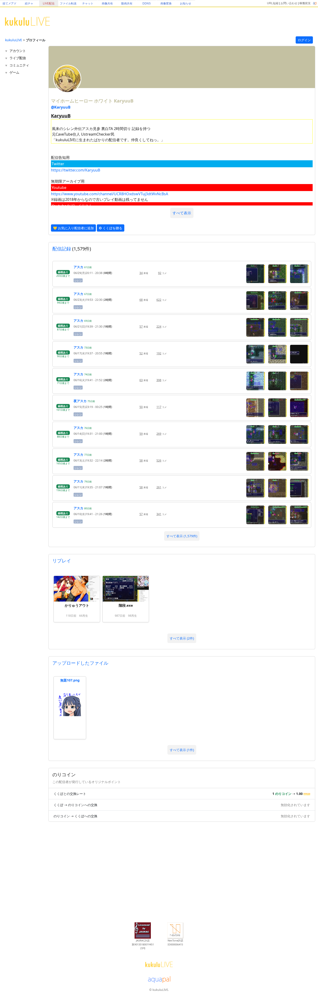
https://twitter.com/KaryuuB (75, 170)
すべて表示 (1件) (182, 750)
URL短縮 (272, 3)
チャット (87, 3)
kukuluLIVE (13, 40)
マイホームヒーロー (72, 101)
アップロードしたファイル (80, 663)
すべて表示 (182, 213)
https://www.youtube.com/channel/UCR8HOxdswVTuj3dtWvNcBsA (109, 193)
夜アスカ (80, 401)
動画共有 (126, 3)
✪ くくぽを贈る (110, 228)
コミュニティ (19, 65)
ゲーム (14, 72)
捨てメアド (10, 3)
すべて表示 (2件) (182, 638)
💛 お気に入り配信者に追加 (73, 228)
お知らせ (185, 3)
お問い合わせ (289, 3)
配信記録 (61, 249)
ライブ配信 (18, 58)
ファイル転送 (68, 3)
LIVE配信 (48, 3)
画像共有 (107, 3)
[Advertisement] (24, 153)
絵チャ (29, 3)
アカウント (18, 50)
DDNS (146, 3)
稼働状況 (305, 3)
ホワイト (104, 101)
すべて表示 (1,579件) (181, 536)
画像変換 (166, 3)
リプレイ (61, 561)
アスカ (78, 267)
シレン (78, 280)
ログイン (304, 40)
